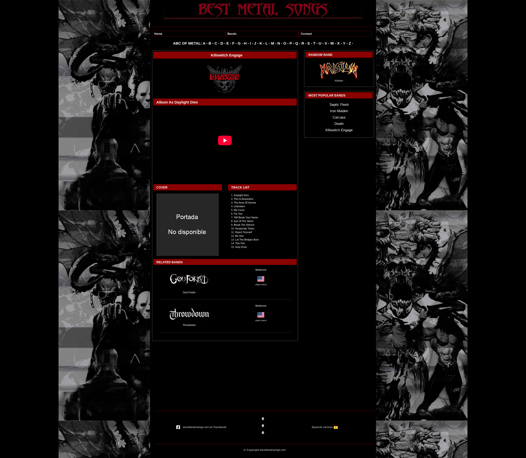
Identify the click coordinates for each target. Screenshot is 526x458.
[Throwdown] (189, 313)
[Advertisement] (225, 371)
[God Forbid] (189, 279)
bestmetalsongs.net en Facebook (204, 427)
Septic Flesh (339, 105)
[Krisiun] (339, 69)
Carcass (339, 117)
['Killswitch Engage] (225, 78)
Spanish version (323, 427)
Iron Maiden (339, 111)
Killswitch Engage (339, 130)
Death (339, 124)
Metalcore (260, 269)
